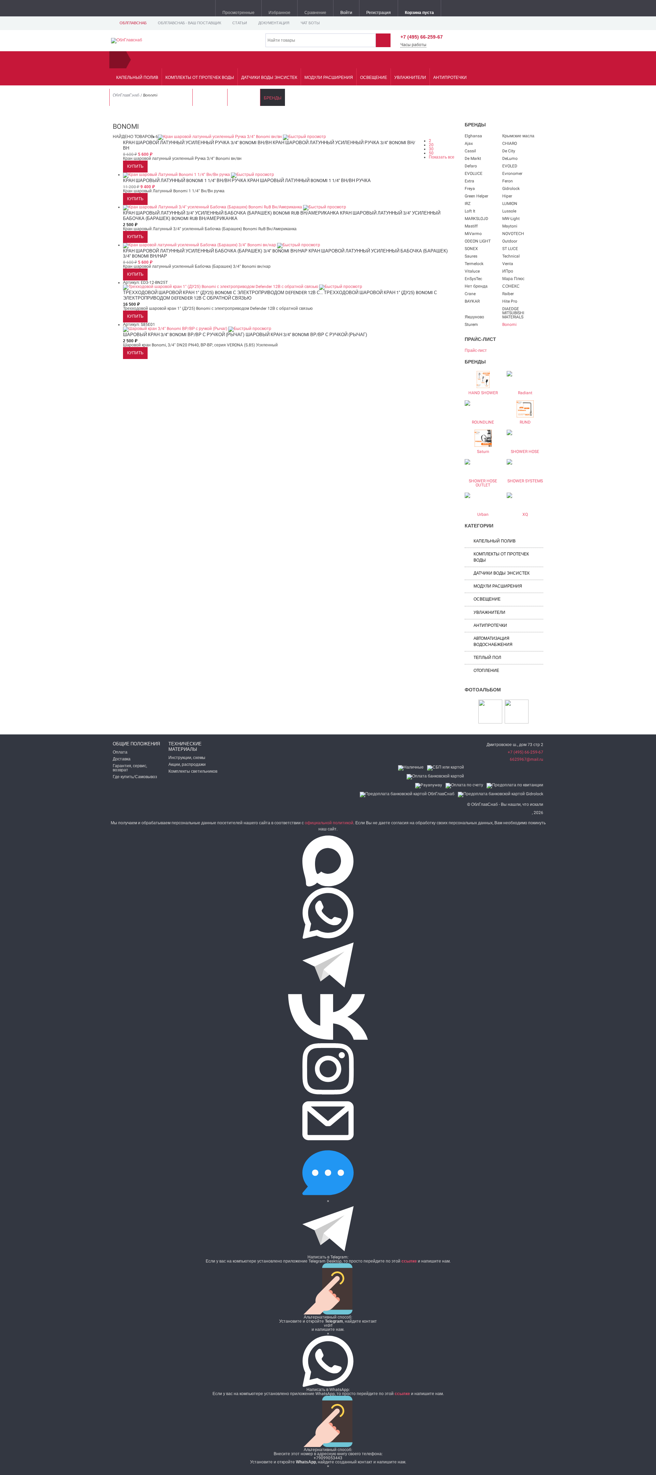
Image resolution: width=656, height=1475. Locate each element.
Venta (507, 263)
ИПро (507, 271)
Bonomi (509, 324)
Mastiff (471, 226)
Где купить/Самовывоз (135, 776)
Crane (470, 293)
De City (508, 151)
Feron (507, 181)
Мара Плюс (513, 278)
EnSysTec (473, 278)
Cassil (470, 151)
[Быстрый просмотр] (304, 136)
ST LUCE (510, 248)
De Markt (473, 158)
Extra (469, 181)
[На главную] (117, 59)
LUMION (509, 203)
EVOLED (509, 166)
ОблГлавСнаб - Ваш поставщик (189, 23)
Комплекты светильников (192, 771)
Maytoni (509, 226)
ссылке (409, 1261)
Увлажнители (410, 77)
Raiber (508, 293)
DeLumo (510, 158)
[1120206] (490, 712)
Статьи (239, 23)
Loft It (470, 211)
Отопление (244, 98)
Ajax (469, 143)
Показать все (441, 157)
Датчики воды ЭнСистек (269, 77)
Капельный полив (137, 77)
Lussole (509, 211)
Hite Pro (509, 301)
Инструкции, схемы (186, 757)
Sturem (471, 324)
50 (431, 153)
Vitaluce (472, 271)
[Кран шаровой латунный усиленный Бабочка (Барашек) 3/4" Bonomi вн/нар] (200, 245)
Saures (471, 256)
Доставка (122, 759)
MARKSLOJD (476, 218)
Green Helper (476, 196)
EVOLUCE (473, 173)
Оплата (120, 752)
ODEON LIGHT (478, 241)
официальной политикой (329, 823)
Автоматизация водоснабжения (151, 98)
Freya (470, 188)
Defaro (471, 166)
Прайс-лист (476, 350)
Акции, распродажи (187, 764)
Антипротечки (450, 77)
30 (431, 149)
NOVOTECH (513, 233)
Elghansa (473, 136)
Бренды (273, 98)
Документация (273, 23)
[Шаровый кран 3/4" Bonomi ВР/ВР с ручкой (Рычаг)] (175, 328)
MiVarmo (473, 233)
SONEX (471, 248)
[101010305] (517, 712)
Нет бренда (476, 286)
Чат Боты (310, 23)
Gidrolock (511, 188)
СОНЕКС (511, 286)
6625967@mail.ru (526, 759)
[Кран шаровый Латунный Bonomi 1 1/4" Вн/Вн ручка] (177, 174)
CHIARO (509, 143)
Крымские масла (518, 136)
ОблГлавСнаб (133, 23)
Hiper (507, 196)
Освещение (373, 77)
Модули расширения (328, 77)
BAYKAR (472, 301)
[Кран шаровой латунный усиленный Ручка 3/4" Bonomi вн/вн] (220, 136)
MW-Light (511, 218)
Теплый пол (210, 98)
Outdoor (509, 241)
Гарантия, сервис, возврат (130, 767)
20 (431, 144)
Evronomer (512, 173)
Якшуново (474, 317)
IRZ (467, 203)
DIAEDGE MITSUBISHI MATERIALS (513, 312)
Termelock (474, 263)
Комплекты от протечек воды (199, 77)
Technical (511, 256)
